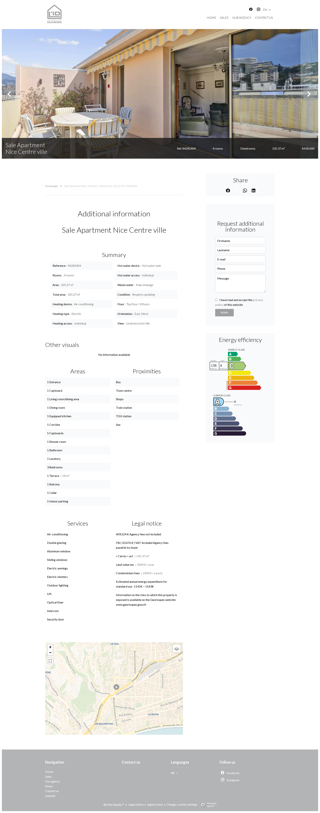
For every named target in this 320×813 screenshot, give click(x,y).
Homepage (51, 186)
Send (224, 312)
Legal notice (136, 804)
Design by (211, 804)
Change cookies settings (181, 804)
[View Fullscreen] (50, 661)
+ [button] (50, 647)
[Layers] (177, 648)
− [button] (50, 652)
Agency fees (155, 804)
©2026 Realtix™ (114, 804)
